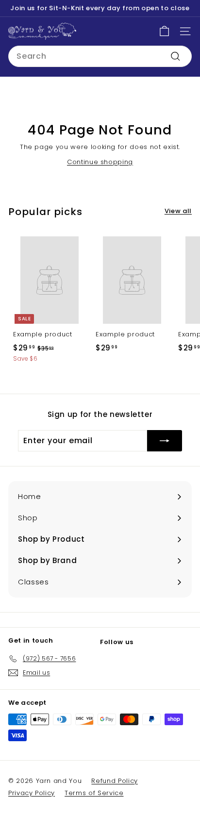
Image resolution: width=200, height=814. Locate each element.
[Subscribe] (164, 440)
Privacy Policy (31, 792)
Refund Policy (114, 780)
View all (178, 211)
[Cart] (164, 31)
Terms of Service (94, 792)
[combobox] (100, 56)
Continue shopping (100, 161)
